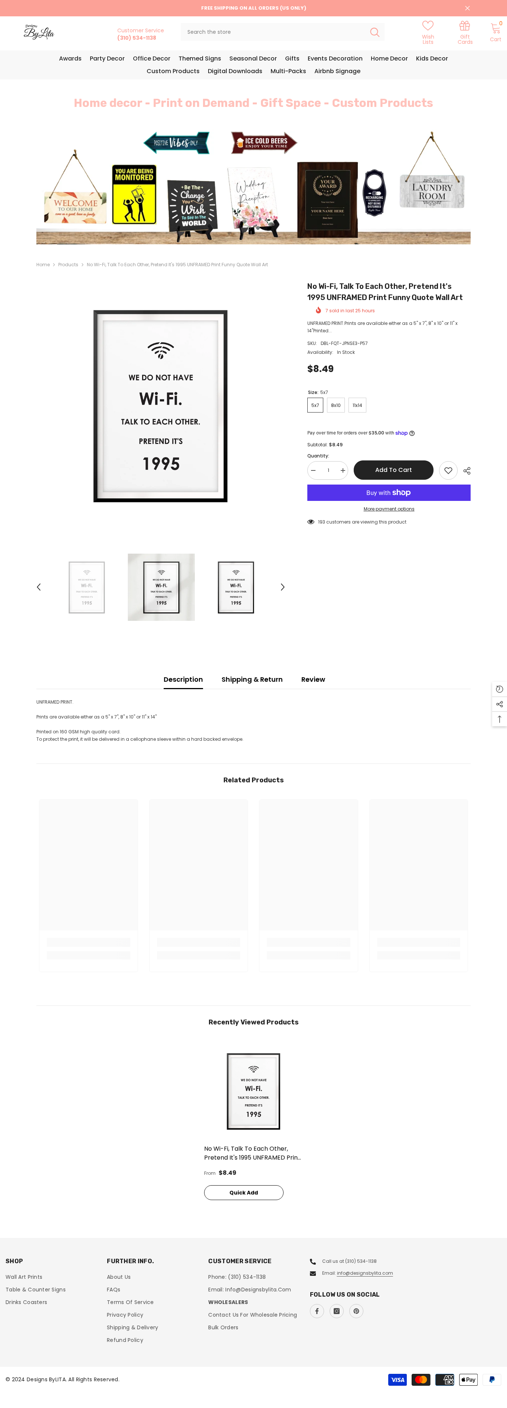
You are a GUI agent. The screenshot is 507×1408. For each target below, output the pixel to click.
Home (43, 264)
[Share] (464, 471)
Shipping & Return (252, 679)
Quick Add (243, 1192)
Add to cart (393, 470)
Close (467, 8)
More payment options (389, 509)
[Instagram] (337, 1311)
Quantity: (318, 456)
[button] (86, 186)
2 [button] (258, 228)
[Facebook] (317, 1311)
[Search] (283, 32)
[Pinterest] (356, 1311)
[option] (253, 186)
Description (183, 679)
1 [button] (249, 228)
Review (313, 679)
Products (68, 264)
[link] (465, 32)
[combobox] (273, 32)
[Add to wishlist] (448, 470)
